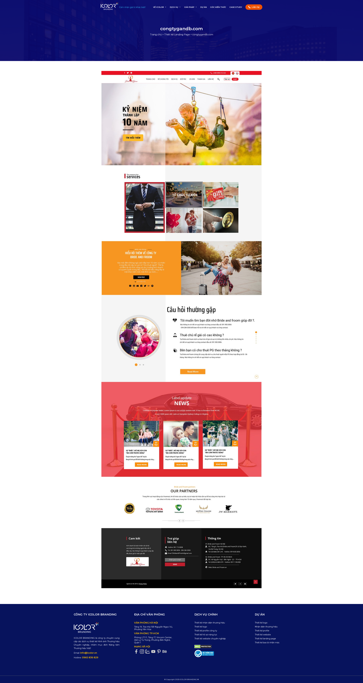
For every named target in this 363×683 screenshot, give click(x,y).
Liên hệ (255, 7)
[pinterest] (159, 651)
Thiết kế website (263, 634)
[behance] (165, 651)
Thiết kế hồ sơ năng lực (205, 634)
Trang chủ (156, 34)
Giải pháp (189, 7)
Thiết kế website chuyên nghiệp (210, 638)
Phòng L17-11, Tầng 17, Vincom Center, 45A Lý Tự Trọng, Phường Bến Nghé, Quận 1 (153, 640)
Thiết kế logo (200, 626)
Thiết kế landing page (265, 638)
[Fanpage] (137, 651)
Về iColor (158, 7)
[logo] (97, 627)
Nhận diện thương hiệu (266, 626)
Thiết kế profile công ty (205, 630)
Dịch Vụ (174, 7)
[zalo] (148, 651)
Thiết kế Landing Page (177, 34)
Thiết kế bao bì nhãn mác (267, 642)
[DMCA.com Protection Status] (203, 646)
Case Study (235, 7)
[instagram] (142, 651)
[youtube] (154, 651)
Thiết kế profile (262, 630)
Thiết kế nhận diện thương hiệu (209, 622)
